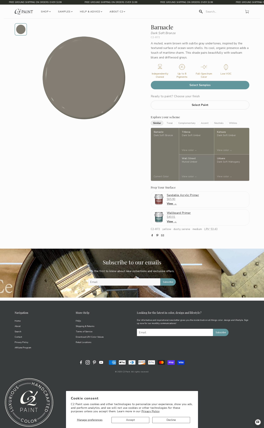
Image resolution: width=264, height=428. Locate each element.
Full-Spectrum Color (204, 75)
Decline (171, 420)
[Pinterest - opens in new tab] (94, 362)
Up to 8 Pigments (181, 75)
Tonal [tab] (170, 123)
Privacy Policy (150, 411)
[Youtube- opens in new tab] (101, 362)
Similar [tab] (157, 123)
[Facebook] (152, 235)
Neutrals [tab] (219, 123)
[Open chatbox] (258, 422)
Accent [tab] (205, 123)
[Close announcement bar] (261, 2)
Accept (130, 420)
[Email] (162, 235)
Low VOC (225, 73)
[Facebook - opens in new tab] (81, 362)
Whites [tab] (233, 123)
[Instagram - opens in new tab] (88, 362)
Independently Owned (160, 75)
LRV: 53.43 (211, 229)
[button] (219, 11)
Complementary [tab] (186, 123)
